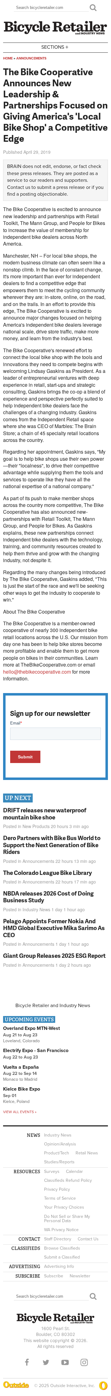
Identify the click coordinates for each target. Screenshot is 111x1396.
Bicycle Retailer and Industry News (52, 1005)
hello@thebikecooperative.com (37, 671)
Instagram (84, 1362)
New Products (36, 826)
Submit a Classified (62, 1257)
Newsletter (80, 1276)
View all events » (19, 1112)
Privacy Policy (57, 1189)
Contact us (18, 187)
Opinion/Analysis (60, 1144)
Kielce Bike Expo (21, 1089)
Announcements (31, 58)
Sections (54, 46)
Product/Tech (56, 1153)
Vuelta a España (21, 1067)
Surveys (52, 1171)
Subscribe (53, 1276)
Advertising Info (59, 1266)
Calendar (74, 1171)
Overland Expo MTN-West (31, 1028)
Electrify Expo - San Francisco (35, 1050)
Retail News (87, 1153)
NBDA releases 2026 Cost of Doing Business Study (48, 896)
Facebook (27, 1362)
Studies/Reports (59, 1162)
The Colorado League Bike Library (47, 872)
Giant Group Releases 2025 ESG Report (54, 955)
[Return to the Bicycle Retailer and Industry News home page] (55, 34)
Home (8, 58)
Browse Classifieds (62, 1248)
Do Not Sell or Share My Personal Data (67, 1218)
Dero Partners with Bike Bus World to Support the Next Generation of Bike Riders (52, 845)
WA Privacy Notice (61, 1229)
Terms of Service (60, 1198)
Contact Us (88, 1239)
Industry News (36, 909)
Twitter (46, 1362)
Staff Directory (57, 1239)
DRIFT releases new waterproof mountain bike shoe (44, 813)
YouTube (65, 1362)
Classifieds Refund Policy (68, 1180)
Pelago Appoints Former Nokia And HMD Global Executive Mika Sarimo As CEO (54, 928)
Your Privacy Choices (64, 1207)
